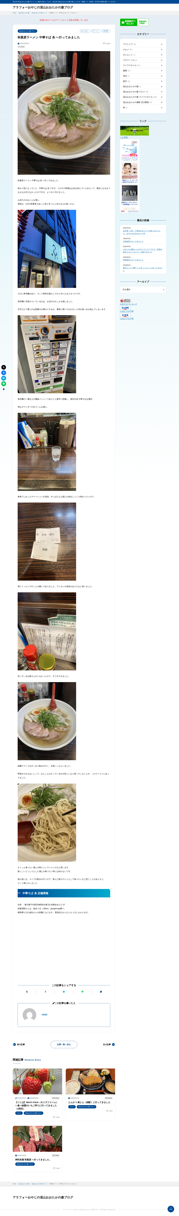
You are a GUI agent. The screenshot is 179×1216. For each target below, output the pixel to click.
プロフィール (130, 60)
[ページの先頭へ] (171, 1209)
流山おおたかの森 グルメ (27, 31)
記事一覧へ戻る (64, 1044)
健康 (126, 71)
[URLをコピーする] (101, 991)
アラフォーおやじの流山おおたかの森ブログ (43, 7)
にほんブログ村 (127, 311)
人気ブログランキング (128, 304)
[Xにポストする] (27, 991)
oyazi (44, 1014)
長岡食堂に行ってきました (133, 260)
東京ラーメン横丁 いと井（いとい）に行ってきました (143, 269)
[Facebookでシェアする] (45, 991)
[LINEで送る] (82, 991)
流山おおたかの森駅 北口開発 (137, 102)
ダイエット (129, 55)
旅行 (126, 81)
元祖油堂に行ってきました (133, 241)
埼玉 (126, 76)
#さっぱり (84, 31)
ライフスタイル (131, 65)
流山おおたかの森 (132, 86)
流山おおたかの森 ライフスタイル (140, 97)
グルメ (127, 50)
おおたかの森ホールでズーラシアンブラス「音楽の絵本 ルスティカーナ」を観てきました (142, 250)
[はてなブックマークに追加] (64, 991)
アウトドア (129, 44)
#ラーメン (95, 31)
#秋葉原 (105, 31)
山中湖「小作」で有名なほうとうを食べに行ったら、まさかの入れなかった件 (141, 232)
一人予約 (124, 137)
